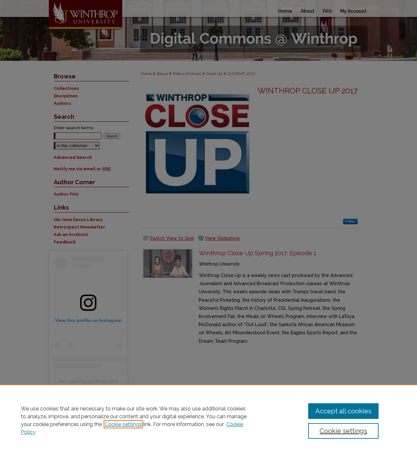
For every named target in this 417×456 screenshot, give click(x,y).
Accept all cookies (343, 411)
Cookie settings (123, 424)
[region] (208, 420)
